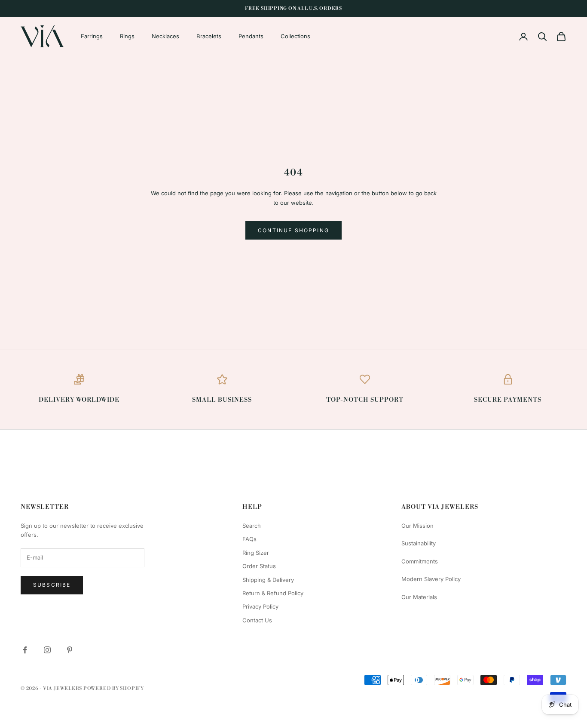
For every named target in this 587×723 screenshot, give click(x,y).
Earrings (92, 36)
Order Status (259, 566)
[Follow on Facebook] (25, 650)
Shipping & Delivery (268, 579)
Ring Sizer (255, 552)
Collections (295, 36)
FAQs (249, 538)
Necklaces (165, 36)
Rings (127, 36)
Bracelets (208, 36)
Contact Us (257, 620)
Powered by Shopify (113, 689)
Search (251, 525)
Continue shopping (293, 230)
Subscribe (51, 584)
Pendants (250, 36)
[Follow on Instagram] (47, 650)
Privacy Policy (260, 606)
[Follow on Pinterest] (69, 650)
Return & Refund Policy (272, 593)
